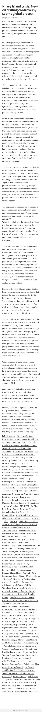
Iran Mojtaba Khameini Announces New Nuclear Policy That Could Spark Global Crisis (20, 494)
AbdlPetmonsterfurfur (11, 643)
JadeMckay (31, 640)
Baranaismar (33, 503)
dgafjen (5, 460)
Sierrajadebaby (10, 491)
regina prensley (26, 634)
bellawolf (21, 624)
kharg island (6, 18)
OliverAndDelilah (9, 606)
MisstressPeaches (11, 506)
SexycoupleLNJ (8, 482)
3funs (6, 521)
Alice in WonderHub (25, 621)
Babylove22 (33, 676)
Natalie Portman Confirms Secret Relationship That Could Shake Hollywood (20, 664)
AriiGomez (6, 585)
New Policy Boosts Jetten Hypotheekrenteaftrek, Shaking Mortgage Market (21, 637)
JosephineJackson (9, 530)
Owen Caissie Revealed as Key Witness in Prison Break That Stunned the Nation (21, 558)
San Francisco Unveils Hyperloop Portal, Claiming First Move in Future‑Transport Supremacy (20, 463)
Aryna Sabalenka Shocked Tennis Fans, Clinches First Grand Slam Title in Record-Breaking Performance (20, 649)
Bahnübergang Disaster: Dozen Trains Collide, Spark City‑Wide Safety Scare (19, 688)
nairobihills (7, 555)
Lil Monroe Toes (30, 652)
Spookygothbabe (9, 570)
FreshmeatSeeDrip (30, 643)
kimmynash (34, 691)
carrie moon (24, 658)
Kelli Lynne (13, 551)
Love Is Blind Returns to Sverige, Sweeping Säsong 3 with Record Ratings (21, 618)
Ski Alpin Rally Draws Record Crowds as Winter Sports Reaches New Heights (20, 509)
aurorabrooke (15, 615)
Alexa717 (36, 518)
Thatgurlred (7, 679)
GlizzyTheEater (8, 661)
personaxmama (24, 570)
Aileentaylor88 (21, 691)
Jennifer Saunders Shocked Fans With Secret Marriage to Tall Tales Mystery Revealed (18, 673)
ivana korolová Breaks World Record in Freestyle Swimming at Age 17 (20, 564)
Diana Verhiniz (8, 685)
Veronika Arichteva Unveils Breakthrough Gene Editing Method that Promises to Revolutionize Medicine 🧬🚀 (20, 591)
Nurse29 (13, 521)
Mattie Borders (16, 561)
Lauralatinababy (9, 539)
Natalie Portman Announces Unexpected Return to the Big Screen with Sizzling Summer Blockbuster (20, 600)
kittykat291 (29, 667)
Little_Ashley (20, 536)
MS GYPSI (24, 506)
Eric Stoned (30, 585)
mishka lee (21, 661)
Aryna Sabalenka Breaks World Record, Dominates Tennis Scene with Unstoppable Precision (19, 445)
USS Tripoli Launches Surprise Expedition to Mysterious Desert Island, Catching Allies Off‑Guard (20, 524)
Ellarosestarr (27, 469)
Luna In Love (7, 536)
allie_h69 (23, 488)
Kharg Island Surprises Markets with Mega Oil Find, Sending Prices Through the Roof (21, 485)
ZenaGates (6, 451)
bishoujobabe (8, 545)
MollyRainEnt (27, 567)
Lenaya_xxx (25, 497)
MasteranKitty (8, 515)
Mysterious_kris (9, 624)
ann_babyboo (14, 469)
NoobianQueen (26, 551)
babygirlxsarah (8, 436)
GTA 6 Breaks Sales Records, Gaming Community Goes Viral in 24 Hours (20, 439)
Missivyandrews (33, 576)
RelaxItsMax (7, 609)
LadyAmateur (24, 606)
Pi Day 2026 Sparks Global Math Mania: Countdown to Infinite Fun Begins (19, 612)
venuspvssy (34, 488)
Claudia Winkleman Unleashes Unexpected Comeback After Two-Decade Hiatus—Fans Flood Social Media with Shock (20, 475)
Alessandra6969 (19, 676)
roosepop (16, 442)
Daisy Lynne (18, 451)
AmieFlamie (18, 585)
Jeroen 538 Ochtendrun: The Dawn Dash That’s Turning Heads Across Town (21, 548)
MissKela (29, 451)
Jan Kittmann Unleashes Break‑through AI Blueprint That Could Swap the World (20, 454)
